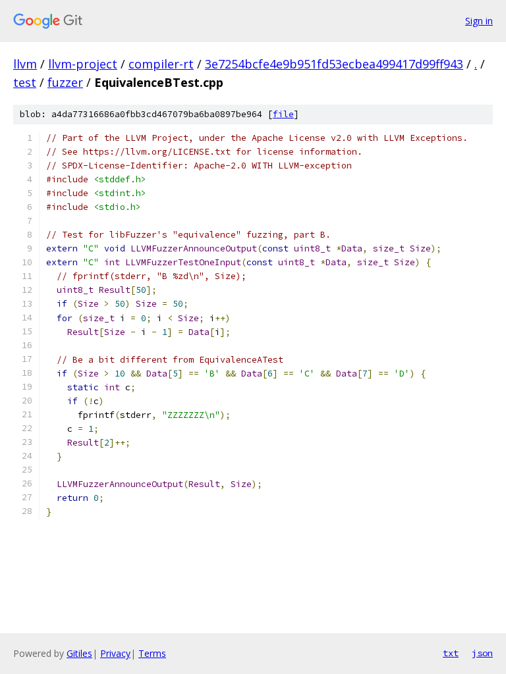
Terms (152, 653)
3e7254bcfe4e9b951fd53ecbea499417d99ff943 (334, 64)
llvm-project (82, 64)
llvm (25, 64)
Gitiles (79, 653)
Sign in (479, 20)
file (283, 114)
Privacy (115, 653)
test (24, 82)
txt (451, 653)
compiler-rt (161, 64)
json (482, 653)
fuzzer (65, 82)
